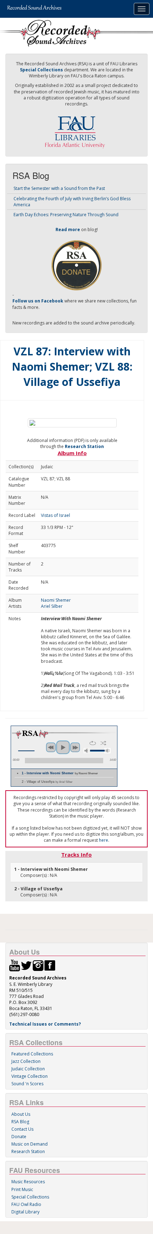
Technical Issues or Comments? (45, 1024)
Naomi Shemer (56, 600)
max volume (107, 750)
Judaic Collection (28, 1069)
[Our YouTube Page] (14, 965)
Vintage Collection (29, 1076)
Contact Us (22, 1129)
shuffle (103, 743)
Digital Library (25, 1212)
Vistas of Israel (55, 515)
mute (87, 750)
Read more (68, 229)
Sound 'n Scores (27, 1084)
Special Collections (30, 1197)
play (63, 747)
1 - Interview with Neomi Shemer (60, 773)
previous (51, 747)
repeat (92, 743)
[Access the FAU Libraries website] (76, 129)
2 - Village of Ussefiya (47, 781)
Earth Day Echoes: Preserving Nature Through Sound (66, 215)
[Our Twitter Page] (26, 965)
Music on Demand (29, 1144)
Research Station (84, 446)
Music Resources (28, 1182)
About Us (20, 1114)
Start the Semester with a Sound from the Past (59, 188)
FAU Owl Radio (26, 1204)
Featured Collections (32, 1054)
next (75, 747)
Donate (18, 1137)
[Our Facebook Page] (49, 965)
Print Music (22, 1189)
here (103, 840)
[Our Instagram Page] (38, 965)
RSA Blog (20, 1122)
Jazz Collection (26, 1061)
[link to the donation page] (76, 265)
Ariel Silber (52, 606)
